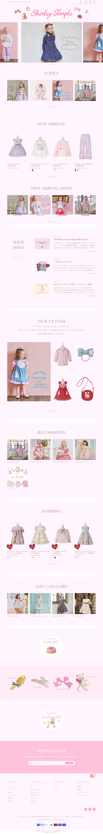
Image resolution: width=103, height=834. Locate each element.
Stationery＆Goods (60, 462)
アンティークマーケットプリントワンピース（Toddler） (17, 552)
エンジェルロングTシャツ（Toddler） (60, 165)
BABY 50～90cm (13, 616)
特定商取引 (80, 789)
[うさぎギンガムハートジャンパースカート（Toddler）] (62, 389)
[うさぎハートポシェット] (85, 389)
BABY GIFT (11, 489)
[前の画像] (9, 146)
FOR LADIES (79, 616)
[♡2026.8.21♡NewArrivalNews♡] (40, 205)
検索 (32, 787)
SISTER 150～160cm (59, 616)
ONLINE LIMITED (36, 462)
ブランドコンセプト (12, 787)
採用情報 (9, 801)
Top (8, 2)
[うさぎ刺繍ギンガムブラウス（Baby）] (62, 354)
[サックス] (10, 557)
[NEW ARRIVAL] (51, 42)
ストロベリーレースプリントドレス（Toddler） (40, 552)
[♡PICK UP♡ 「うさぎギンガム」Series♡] (62, 90)
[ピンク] (55, 170)
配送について (34, 792)
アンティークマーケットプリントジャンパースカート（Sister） (85, 552)
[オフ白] (30, 170)
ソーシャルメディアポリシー (84, 795)
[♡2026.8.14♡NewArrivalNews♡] (62, 205)
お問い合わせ (34, 801)
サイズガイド (34, 798)
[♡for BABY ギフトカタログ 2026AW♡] (40, 90)
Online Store (24, 2)
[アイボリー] (53, 170)
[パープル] (77, 170)
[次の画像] (26, 146)
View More (51, 107)
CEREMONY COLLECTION (84, 462)
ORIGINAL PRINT (13, 462)
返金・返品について (36, 795)
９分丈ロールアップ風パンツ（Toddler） (84, 165)
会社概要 (9, 798)
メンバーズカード (12, 795)
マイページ (33, 804)
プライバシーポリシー (82, 792)
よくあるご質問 (35, 789)
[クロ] (32, 170)
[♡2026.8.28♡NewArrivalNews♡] (17, 205)
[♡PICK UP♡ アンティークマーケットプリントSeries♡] (85, 90)
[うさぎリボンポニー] (85, 354)
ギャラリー (10, 789)
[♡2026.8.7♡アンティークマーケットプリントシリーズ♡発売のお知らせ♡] (85, 205)
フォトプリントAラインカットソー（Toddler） (40, 165)
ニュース (56, 789)
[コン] (55, 557)
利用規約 (79, 787)
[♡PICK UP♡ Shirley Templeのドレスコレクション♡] (17, 90)
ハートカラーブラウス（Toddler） (59, 552)
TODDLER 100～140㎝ (38, 616)
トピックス (56, 787)
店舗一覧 (9, 792)
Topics (15, 2)
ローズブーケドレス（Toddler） (13, 165)
